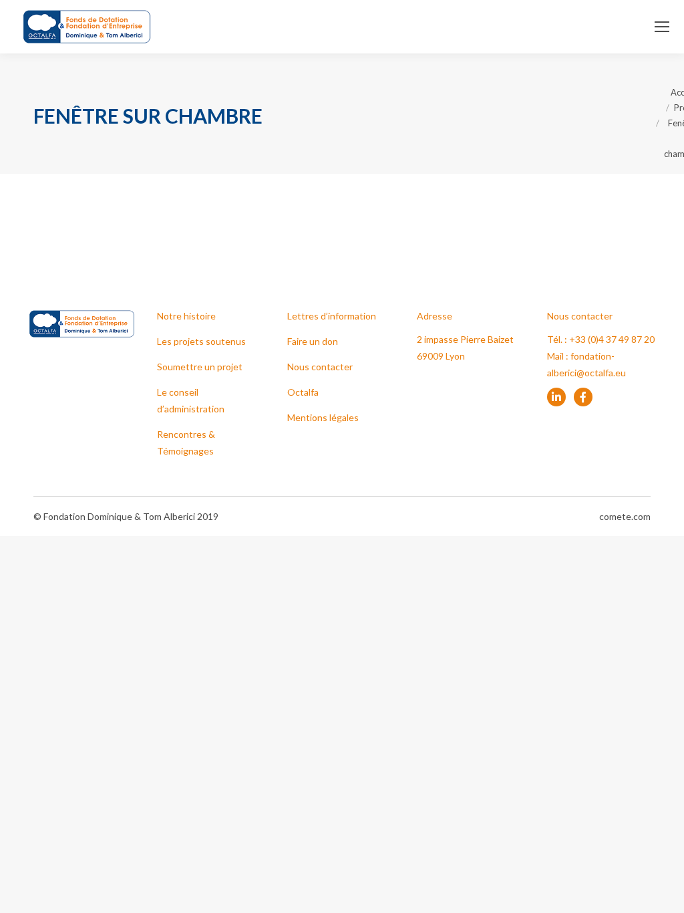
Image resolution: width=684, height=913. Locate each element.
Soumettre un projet (199, 366)
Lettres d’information (331, 315)
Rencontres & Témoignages (186, 442)
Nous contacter (320, 366)
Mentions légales (323, 417)
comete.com (625, 516)
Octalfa (303, 392)
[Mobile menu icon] (662, 26)
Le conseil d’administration (190, 400)
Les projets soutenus (201, 341)
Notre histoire (186, 315)
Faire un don (312, 341)
